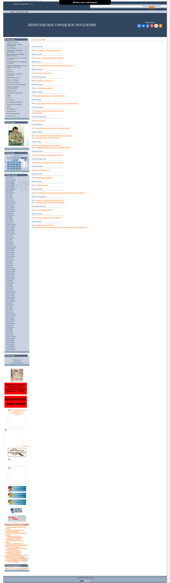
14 (11, 164)
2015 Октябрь (10, 271)
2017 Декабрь (10, 319)
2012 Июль (9, 198)
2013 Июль (9, 220)
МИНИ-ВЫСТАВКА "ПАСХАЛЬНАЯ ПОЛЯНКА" (50, 202)
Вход (27, 11)
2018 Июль (9, 332)
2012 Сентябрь (11, 202)
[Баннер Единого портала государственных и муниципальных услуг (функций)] (17, 426)
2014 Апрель (10, 237)
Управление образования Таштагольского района (14, 538)
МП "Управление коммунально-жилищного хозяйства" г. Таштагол (16, 559)
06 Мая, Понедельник (39, 196)
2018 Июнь (9, 331)
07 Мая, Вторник (37, 189)
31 (20, 168)
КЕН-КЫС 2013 (40, 120)
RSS (31, 4)
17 (20, 164)
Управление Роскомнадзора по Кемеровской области (16, 548)
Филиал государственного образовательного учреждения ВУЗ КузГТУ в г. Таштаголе (16, 545)
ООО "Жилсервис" (13, 561)
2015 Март (9, 258)
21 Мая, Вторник (37, 107)
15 (14, 164)
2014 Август (10, 245)
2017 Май (9, 306)
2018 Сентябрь (11, 336)
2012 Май (9, 194)
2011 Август (10, 177)
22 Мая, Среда (36, 99)
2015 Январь (10, 254)
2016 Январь (10, 276)
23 (17, 166)
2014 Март (9, 235)
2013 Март (9, 213)
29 (14, 168)
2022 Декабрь (10, 347)
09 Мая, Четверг (37, 174)
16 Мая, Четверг (37, 132)
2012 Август (10, 200)
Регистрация (20, 11)
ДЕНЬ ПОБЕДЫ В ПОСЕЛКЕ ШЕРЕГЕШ (47, 145)
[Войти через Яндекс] (152, 26)
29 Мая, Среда (36, 62)
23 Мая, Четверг (37, 92)
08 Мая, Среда (36, 181)
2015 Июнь (9, 263)
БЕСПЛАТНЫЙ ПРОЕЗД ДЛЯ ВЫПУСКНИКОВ (50, 96)
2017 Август (10, 312)
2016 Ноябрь (10, 295)
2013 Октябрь (10, 226)
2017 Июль (9, 310)
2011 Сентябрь (11, 179)
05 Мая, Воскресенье (39, 206)
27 (8, 168)
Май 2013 (17, 156)
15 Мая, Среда (36, 141)
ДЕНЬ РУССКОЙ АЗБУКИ (43, 73)
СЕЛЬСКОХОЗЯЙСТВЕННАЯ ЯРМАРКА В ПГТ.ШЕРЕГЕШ (53, 135)
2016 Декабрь (10, 297)
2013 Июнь (9, 218)
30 (17, 168)
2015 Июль (9, 265)
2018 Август (10, 334)
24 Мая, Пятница (37, 84)
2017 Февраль (10, 301)
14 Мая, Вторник (37, 151)
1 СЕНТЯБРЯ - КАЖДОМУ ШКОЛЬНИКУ (48, 50)
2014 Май (9, 239)
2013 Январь (10, 209)
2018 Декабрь (10, 342)
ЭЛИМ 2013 (39, 113)
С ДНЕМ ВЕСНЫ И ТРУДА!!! (44, 225)
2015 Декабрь (10, 274)
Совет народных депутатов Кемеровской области (14, 530)
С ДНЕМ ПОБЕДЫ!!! (41, 185)
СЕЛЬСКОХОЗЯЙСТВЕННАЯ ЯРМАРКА (48, 217)
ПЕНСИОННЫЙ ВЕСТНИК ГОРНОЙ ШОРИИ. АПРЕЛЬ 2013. (54, 65)
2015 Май (9, 261)
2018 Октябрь (10, 338)
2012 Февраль (10, 189)
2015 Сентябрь (11, 269)
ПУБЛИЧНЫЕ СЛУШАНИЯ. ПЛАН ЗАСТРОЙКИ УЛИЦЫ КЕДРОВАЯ (56, 103)
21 (11, 166)
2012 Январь (10, 187)
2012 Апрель (10, 192)
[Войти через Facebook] (147, 26)
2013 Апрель (10, 215)
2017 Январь (10, 299)
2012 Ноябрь (10, 205)
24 (20, 166)
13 (8, 164)
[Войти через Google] (156, 26)
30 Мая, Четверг (37, 54)
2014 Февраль (10, 233)
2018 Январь (10, 321)
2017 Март (9, 303)
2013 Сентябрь (11, 224)
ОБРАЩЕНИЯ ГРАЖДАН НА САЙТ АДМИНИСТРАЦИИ (52, 128)
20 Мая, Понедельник (39, 116)
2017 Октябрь (10, 316)
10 (20, 162)
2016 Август (10, 289)
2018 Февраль (10, 323)
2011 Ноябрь (10, 183)
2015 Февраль (10, 256)
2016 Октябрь (10, 293)
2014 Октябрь (10, 248)
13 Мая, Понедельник (39, 159)
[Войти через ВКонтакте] (143, 26)
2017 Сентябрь (11, 314)
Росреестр (26, 446)
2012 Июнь (9, 196)
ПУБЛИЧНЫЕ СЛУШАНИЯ (43, 177)
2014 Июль (9, 243)
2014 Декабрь (10, 252)
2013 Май (9, 217)
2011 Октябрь (10, 181)
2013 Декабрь (10, 230)
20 (8, 166)
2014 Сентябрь (11, 246)
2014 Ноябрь (10, 250)
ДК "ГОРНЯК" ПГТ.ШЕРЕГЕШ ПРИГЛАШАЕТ (49, 155)
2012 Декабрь (10, 207)
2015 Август (10, 267)
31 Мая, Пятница (37, 46)
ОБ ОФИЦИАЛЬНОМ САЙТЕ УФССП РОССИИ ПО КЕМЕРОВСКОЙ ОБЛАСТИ (60, 193)
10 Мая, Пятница (37, 166)
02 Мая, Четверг (37, 214)
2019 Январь (10, 344)
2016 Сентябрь (11, 291)
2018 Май (9, 329)
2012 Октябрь (10, 203)
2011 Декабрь (10, 185)
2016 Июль (9, 288)
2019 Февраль (10, 346)
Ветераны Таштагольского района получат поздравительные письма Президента (61, 227)
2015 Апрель (10, 260)
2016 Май (9, 284)
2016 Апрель (10, 282)
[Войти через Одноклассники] (160, 26)
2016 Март (9, 280)
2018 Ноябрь (10, 340)
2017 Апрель (10, 304)
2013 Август (10, 222)
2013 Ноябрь (10, 228)
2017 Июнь (9, 308)
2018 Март (9, 325)
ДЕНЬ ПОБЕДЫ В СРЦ (42, 170)
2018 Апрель (10, 327)
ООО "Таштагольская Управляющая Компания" (13, 551)
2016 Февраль (10, 278)
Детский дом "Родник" (14, 536)
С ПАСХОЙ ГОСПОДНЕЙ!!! (44, 210)
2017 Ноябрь (10, 317)
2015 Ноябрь (10, 273)
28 (11, 168)
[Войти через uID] (139, 26)
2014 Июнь (9, 241)
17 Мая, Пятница (37, 124)
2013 (39, 39)
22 (14, 166)
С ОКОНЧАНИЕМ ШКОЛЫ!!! (44, 88)
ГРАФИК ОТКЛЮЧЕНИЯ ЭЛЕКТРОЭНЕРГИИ (49, 58)
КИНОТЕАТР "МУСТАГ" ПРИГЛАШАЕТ (47, 138)
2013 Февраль (10, 211)
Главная (12, 11)
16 (17, 164)
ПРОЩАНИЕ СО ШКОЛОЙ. (44, 80)
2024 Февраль (10, 349)
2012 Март (9, 190)
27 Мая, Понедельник (39, 77)
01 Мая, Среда (36, 221)
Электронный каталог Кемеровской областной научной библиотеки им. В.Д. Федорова (15, 555)
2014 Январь (10, 232)
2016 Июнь (9, 286)
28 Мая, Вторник (37, 69)
